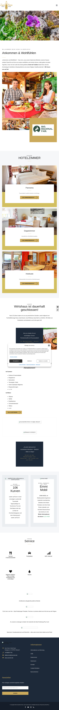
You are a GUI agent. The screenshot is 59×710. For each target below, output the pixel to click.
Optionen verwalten (43, 361)
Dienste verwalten (13, 356)
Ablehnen (29, 361)
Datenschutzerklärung (30, 364)
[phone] (33, 707)
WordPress (47, 704)
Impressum (38, 364)
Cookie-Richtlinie (22, 364)
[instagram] (31, 707)
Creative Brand (28, 704)
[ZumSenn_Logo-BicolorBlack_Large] (6, 1)
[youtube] (28, 707)
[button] (49, 345)
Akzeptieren (16, 361)
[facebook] (25, 707)
